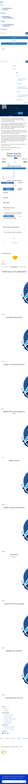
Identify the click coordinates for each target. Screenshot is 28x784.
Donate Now (3, 13)
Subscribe (13, 738)
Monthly (20, 182)
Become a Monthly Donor (8, 18)
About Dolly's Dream (7, 8)
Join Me (20, 113)
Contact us (18, 739)
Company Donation (19, 189)
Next (14, 238)
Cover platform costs (6, 253)
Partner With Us (4, 29)
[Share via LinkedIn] (12, 115)
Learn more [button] (20, 778)
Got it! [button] (14, 781)
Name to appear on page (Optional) (11, 227)
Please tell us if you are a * (9, 207)
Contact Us (5, 10)
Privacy (21, 746)
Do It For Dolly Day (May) (8, 24)
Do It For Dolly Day (9, 714)
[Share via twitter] (9, 115)
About (2, 5)
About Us (7, 708)
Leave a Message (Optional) (9, 218)
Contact (6, 710)
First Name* (5, 192)
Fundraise (3, 21)
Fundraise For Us (7, 26)
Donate (14, 185)
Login (14, 43)
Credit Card (14, 243)
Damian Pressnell (13, 113)
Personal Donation (8, 189)
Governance (25, 738)
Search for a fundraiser (10, 727)
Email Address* (6, 202)
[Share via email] (11, 115)
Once (7, 182)
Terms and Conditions (9, 729)
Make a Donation (7, 16)
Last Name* (5, 197)
